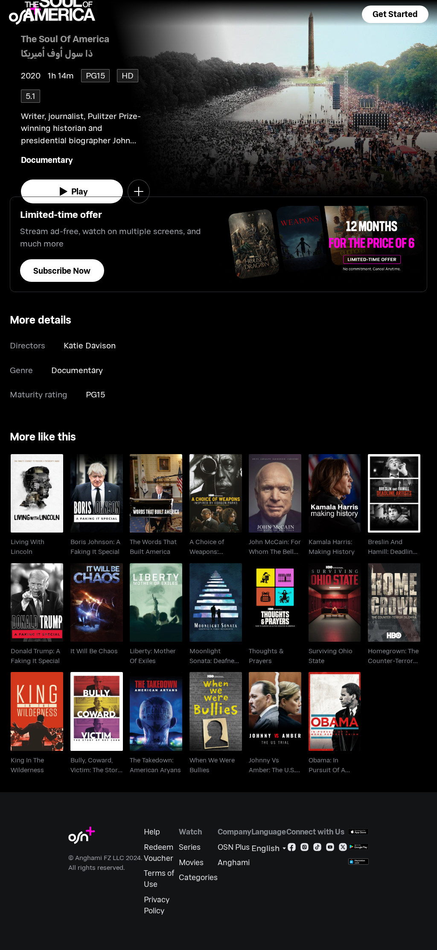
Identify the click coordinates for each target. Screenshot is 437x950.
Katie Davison (90, 345)
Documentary (47, 159)
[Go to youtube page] (330, 849)
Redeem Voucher (158, 852)
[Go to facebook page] (291, 849)
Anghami (234, 862)
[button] (395, 14)
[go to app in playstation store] (358, 861)
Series (190, 847)
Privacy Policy (156, 905)
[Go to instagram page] (304, 849)
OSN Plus (234, 847)
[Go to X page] (343, 849)
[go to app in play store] (358, 846)
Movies (191, 862)
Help (152, 831)
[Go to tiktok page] (317, 849)
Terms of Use (159, 878)
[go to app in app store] (358, 831)
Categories (198, 877)
